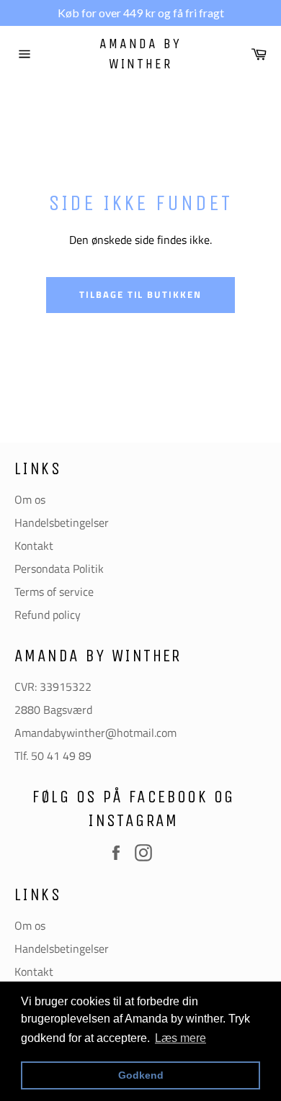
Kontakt (33, 545)
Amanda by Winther (140, 53)
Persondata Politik (59, 568)
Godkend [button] (141, 1075)
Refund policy (47, 614)
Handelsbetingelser (61, 522)
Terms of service (54, 591)
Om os (29, 499)
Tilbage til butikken (140, 294)
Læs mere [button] (180, 1038)
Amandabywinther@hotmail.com (95, 732)
